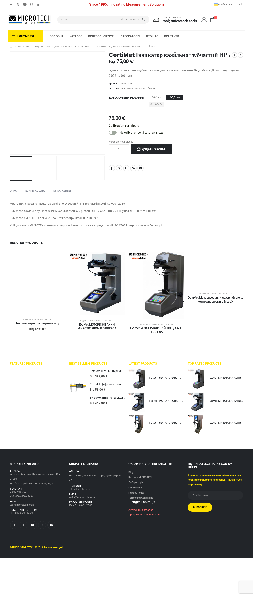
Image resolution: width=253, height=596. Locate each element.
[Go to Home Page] (11, 46)
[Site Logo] (30, 19)
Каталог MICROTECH (140, 477)
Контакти (171, 36)
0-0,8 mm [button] (175, 97)
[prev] (234, 55)
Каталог (76, 36)
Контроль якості (101, 36)
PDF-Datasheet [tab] (61, 190)
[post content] (37, 283)
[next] (240, 55)
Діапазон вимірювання (126, 97)
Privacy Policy (136, 492)
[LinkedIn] (39, 4)
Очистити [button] (156, 104)
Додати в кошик (154, 149)
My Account (135, 487)
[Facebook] (11, 4)
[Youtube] (25, 4)
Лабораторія (130, 36)
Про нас (152, 36)
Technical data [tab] (34, 190)
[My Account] (204, 19)
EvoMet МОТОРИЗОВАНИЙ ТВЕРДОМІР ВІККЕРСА (181, 378)
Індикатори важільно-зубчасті (138, 88)
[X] (18, 4)
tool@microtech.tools (22, 504)
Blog (130, 472)
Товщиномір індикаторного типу (37, 323)
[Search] (143, 20)
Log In (240, 4)
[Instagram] (32, 4)
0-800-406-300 (18, 491)
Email (140, 168)
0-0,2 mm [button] (157, 97)
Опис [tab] (13, 190)
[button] (11, 103)
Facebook (112, 168)
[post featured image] (77, 374)
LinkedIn (126, 168)
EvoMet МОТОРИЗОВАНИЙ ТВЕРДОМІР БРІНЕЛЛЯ (181, 423)
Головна (56, 36)
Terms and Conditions (140, 497)
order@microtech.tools (82, 497)
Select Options (40, 309)
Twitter (119, 168)
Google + (133, 168)
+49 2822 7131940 (79, 488)
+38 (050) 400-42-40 (21, 496)
